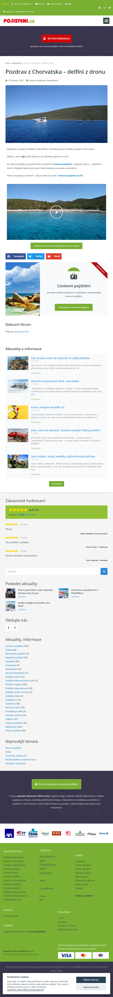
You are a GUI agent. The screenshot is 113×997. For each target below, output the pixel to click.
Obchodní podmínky (85, 880)
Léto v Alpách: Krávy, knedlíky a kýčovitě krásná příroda (63, 456)
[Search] (104, 571)
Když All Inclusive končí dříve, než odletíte (55, 381)
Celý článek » (36, 373)
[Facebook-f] (8, 628)
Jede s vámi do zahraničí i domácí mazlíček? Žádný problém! (66, 430)
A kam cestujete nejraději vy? (47, 407)
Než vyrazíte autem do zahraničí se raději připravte (60, 358)
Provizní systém (10, 916)
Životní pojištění (13, 730)
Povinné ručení (13, 707)
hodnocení (26, 514)
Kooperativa (45, 873)
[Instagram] (104, 8)
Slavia (42, 860)
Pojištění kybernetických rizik (20, 680)
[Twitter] (110, 8)
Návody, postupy (83, 872)
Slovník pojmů (82, 876)
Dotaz (8, 752)
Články (9, 650)
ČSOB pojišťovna (48, 864)
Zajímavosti (11, 727)
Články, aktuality (83, 868)
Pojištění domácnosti (13, 857)
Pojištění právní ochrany (17, 692)
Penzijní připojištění (15, 673)
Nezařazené (16, 63)
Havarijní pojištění (14, 657)
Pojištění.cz (11, 700)
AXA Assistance (47, 856)
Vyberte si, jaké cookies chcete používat (25, 990)
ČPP (41, 900)
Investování (11, 665)
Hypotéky (10, 661)
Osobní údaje (81, 884)
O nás (60, 918)
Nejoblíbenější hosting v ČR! (24, 931)
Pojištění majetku (14, 684)
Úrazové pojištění (14, 723)
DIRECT (43, 868)
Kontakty (62, 921)
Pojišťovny (11, 703)
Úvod (8, 63)
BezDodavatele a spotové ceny (21, 759)
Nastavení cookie (91, 987)
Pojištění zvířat (13, 696)
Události (10, 719)
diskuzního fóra (21, 331)
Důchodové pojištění (16, 653)
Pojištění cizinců (13, 677)
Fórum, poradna (83, 865)
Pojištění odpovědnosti (17, 688)
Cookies (79, 888)
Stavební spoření (14, 715)
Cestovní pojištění (37, 80)
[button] (106, 21)
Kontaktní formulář (67, 925)
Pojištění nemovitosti (13, 861)
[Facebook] (99, 8)
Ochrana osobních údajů (29, 954)
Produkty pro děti (14, 711)
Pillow (42, 896)
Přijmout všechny (91, 980)
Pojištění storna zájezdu (14, 880)
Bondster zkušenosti (16, 763)
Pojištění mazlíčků (12, 888)
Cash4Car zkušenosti (16, 755)
